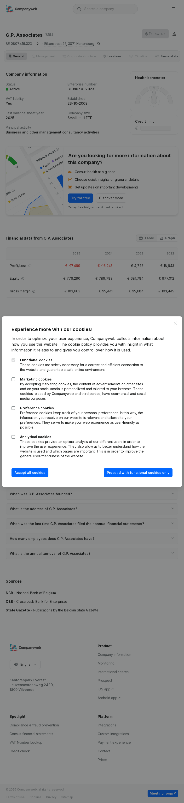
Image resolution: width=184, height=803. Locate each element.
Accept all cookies (30, 473)
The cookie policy (76, 344)
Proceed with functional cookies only (138, 473)
